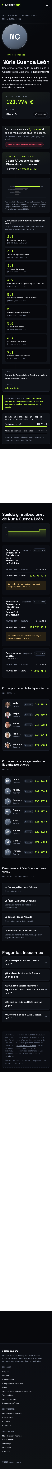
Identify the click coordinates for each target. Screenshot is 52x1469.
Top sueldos (7, 1395)
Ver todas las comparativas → (18, 876)
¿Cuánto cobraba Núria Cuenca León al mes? (22, 975)
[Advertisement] (26, 476)
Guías (4, 1387)
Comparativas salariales (12, 1383)
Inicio (5, 16)
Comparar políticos (10, 1403)
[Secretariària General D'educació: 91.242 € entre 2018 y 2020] (20, 534)
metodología (10, 1056)
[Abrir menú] (47, 5)
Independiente (41, 71)
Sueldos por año (9, 1399)
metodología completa (26, 1045)
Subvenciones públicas (12, 1413)
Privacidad (6, 1447)
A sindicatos (7, 1417)
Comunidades (8, 1379)
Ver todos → (8, 693)
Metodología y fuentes (12, 1436)
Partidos (5, 1375)
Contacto (6, 1451)
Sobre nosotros (9, 1440)
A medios (6, 1421)
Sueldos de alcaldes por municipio (17, 1391)
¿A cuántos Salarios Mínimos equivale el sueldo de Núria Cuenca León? (24, 989)
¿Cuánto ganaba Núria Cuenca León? (22, 962)
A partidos (6, 1425)
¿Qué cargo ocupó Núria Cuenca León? (23, 1016)
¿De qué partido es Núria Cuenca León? (23, 1003)
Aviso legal (7, 1444)
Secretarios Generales (23, 16)
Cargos (5, 1372)
